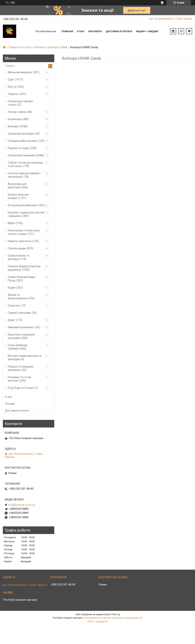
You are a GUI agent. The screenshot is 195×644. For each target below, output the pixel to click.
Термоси (13, 93)
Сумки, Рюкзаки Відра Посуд (21, 278)
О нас (81, 31)
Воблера (39, 47)
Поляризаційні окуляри (22, 140)
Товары (9, 65)
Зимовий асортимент (21, 327)
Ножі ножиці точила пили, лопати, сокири (24, 232)
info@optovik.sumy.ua (21, 504)
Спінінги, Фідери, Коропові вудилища (24, 268)
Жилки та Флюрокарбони (17, 296)
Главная (67, 31)
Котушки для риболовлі (22, 205)
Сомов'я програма (19, 312)
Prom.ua (115, 614)
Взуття (12, 86)
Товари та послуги (19, 47)
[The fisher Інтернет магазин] (17, 31)
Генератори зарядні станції (20, 103)
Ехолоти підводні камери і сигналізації (24, 175)
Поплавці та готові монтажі (19, 379)
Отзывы (10, 403)
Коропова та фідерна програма (21, 336)
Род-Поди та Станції (20, 387)
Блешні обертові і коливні (18, 196)
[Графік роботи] (173, 31)
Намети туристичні (19, 241)
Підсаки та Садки (18, 148)
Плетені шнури (17, 248)
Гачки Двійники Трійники (17, 347)
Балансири (15, 119)
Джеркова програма (21, 133)
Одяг (11, 79)
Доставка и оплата (119, 31)
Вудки (11, 287)
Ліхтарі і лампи (17, 111)
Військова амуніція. (20, 72)
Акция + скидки (147, 31)
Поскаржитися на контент (98, 618)
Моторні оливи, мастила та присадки (25, 357)
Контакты (95, 31)
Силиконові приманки (21, 155)
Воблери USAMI (57, 47)
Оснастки (14, 305)
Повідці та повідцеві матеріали (20, 368)
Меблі (11, 223)
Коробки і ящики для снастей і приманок (26, 214)
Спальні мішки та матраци (18, 257)
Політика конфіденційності (128, 618)
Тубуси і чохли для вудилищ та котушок (25, 164)
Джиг (11, 320)
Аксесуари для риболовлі (17, 185)
